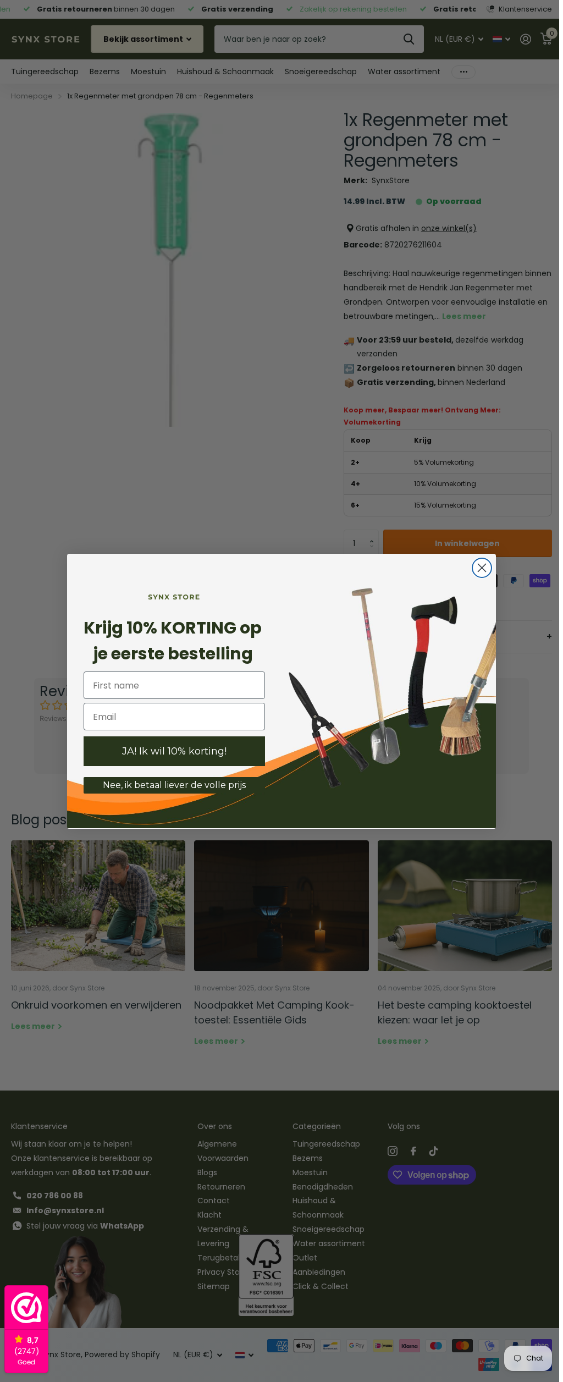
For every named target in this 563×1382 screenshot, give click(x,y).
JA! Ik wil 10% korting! (172, 751)
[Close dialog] (480, 567)
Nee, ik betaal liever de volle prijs (172, 785)
